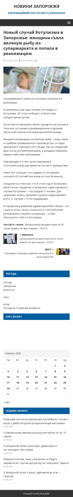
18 (17, 382)
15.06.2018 (11, 60)
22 (55, 382)
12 (27, 377)
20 (36, 382)
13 (36, 377)
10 (8, 377)
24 (8, 388)
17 (8, 382)
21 (45, 382)
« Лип (6, 402)
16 (64, 377)
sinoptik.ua (34, 308)
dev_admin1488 (29, 60)
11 (17, 377)
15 (55, 377)
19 (27, 382)
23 (64, 382)
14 (45, 377)
